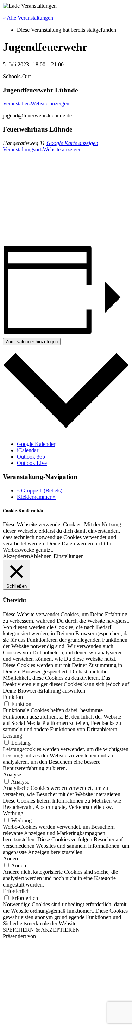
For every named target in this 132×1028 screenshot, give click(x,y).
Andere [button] (11, 858)
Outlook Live (32, 463)
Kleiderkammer (36, 497)
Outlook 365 (31, 457)
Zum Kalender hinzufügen (32, 341)
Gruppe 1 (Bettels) (39, 491)
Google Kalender (36, 444)
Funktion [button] (13, 697)
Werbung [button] (13, 813)
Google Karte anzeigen (72, 143)
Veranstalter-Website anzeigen (36, 104)
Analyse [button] (12, 775)
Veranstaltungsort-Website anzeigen (42, 149)
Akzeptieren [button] (16, 556)
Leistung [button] (12, 736)
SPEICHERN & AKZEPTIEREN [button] (41, 930)
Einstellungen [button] (69, 556)
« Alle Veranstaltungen (28, 18)
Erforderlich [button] (16, 891)
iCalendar (27, 450)
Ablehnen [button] (41, 556)
